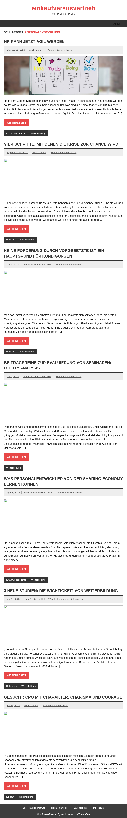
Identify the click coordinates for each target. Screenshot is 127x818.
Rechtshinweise (59, 808)
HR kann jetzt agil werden (34, 41)
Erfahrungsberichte (16, 133)
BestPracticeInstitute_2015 (37, 264)
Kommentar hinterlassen (60, 50)
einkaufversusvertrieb (63, 8)
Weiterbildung (38, 133)
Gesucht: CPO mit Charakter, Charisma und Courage (63, 697)
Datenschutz (80, 808)
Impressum (98, 808)
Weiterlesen (16, 122)
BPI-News (11, 686)
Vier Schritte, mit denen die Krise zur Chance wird (61, 144)
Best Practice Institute (34, 808)
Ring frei (10, 239)
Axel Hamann (36, 50)
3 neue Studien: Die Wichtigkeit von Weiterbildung (61, 590)
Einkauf (10, 796)
